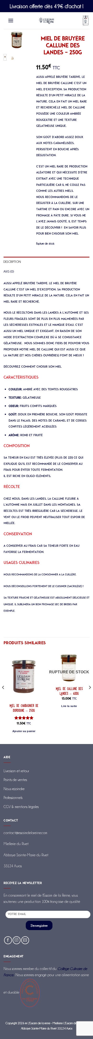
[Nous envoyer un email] (25, 940)
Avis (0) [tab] (9, 271)
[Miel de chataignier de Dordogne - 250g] (24, 676)
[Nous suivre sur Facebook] (8, 940)
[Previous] (10, 43)
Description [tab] (12, 261)
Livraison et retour (16, 771)
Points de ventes (15, 780)
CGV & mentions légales (21, 807)
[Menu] (11, 20)
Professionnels (13, 798)
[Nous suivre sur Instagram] (17, 940)
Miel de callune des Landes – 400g (69, 691)
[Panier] (85, 20)
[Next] (22, 43)
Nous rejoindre (14, 789)
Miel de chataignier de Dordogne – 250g (24, 708)
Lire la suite (69, 706)
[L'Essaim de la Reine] (47, 20)
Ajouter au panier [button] (24, 731)
